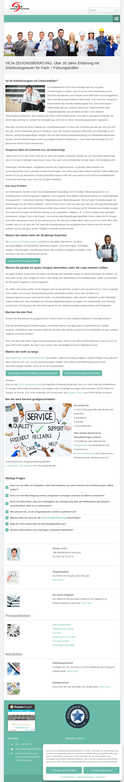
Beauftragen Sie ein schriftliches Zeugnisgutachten (33, 373)
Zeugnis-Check (75, 392)
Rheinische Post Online (64, 637)
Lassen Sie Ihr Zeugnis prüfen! (23, 261)
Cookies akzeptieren (64, 770)
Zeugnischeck (81, 445)
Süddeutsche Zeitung (62, 628)
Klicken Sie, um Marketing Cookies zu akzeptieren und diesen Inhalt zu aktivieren (21, 718)
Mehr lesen (58, 580)
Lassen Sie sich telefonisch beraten (82, 373)
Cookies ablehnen (101, 770)
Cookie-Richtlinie (67, 777)
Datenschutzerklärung (85, 777)
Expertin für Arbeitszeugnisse (23, 241)
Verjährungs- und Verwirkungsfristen (27, 358)
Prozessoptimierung (86, 453)
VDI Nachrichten (60, 641)
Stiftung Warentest (61, 624)
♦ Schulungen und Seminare (19, 465)
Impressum (100, 777)
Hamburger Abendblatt (63, 645)
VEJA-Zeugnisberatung (29, 384)
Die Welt (56, 633)
